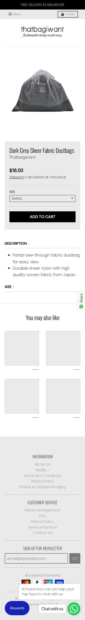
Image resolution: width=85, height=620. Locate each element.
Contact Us (42, 532)
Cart (70, 14)
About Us (42, 464)
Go (75, 558)
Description (16, 243)
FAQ (42, 515)
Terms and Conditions (43, 475)
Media (41, 469)
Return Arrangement (42, 510)
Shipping (16, 176)
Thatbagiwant (22, 157)
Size (12, 192)
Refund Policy (42, 521)
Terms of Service (42, 527)
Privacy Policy (42, 481)
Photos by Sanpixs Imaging (42, 486)
